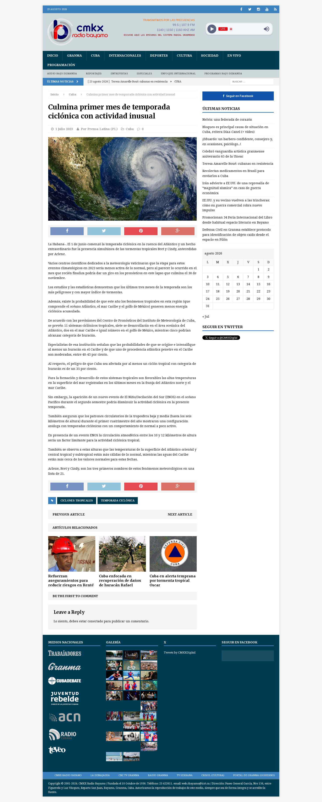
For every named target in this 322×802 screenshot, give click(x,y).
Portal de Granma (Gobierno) (254, 775)
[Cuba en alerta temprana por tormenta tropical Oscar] (173, 569)
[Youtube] (267, 9)
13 (238, 284)
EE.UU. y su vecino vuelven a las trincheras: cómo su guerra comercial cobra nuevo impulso (236, 205)
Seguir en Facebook (238, 96)
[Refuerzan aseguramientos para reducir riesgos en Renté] (71, 569)
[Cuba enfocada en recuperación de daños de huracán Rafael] (122, 569)
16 (268, 284)
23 (268, 291)
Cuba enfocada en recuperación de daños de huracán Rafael (120, 580)
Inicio (52, 55)
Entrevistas (119, 73)
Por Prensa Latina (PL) (99, 129)
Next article (180, 514)
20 (238, 291)
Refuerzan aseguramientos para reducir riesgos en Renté (71, 580)
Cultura (184, 55)
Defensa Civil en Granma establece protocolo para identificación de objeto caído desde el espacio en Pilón (236, 234)
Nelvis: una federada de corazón (227, 119)
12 (228, 284)
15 (258, 284)
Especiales (144, 73)
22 (258, 291)
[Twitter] (250, 9)
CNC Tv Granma (129, 775)
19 (228, 291)
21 (248, 291)
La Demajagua (100, 775)
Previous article (69, 514)
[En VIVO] (275, 9)
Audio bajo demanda (62, 73)
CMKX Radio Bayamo (68, 775)
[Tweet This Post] (104, 231)
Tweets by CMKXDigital (179, 652)
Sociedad (209, 55)
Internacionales (125, 55)
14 (248, 284)
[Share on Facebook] (67, 231)
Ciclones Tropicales (76, 500)
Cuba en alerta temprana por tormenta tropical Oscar (173, 580)
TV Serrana (185, 775)
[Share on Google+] (178, 231)
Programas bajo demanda (223, 73)
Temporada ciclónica (117, 500)
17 (207, 291)
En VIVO (234, 55)
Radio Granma (158, 775)
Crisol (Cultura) (212, 775)
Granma (74, 55)
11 (217, 284)
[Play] (211, 29)
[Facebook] (241, 9)
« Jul (205, 316)
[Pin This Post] (140, 231)
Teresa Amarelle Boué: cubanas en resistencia (237, 163)
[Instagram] (258, 9)
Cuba (95, 55)
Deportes (159, 55)
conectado (95, 621)
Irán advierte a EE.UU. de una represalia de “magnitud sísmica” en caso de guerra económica (235, 188)
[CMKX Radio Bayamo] (80, 31)
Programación (61, 65)
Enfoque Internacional (178, 73)
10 (207, 284)
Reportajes (94, 73)
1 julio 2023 (64, 129)
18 (217, 291)
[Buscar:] (252, 81)
